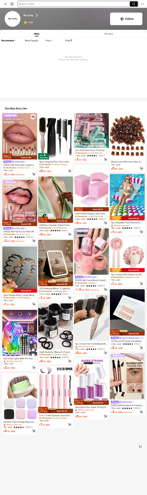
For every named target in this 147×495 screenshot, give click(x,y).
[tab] (36, 34)
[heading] (64, 15)
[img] (19, 156)
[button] (5, 4)
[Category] (12, 4)
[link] (12, 19)
